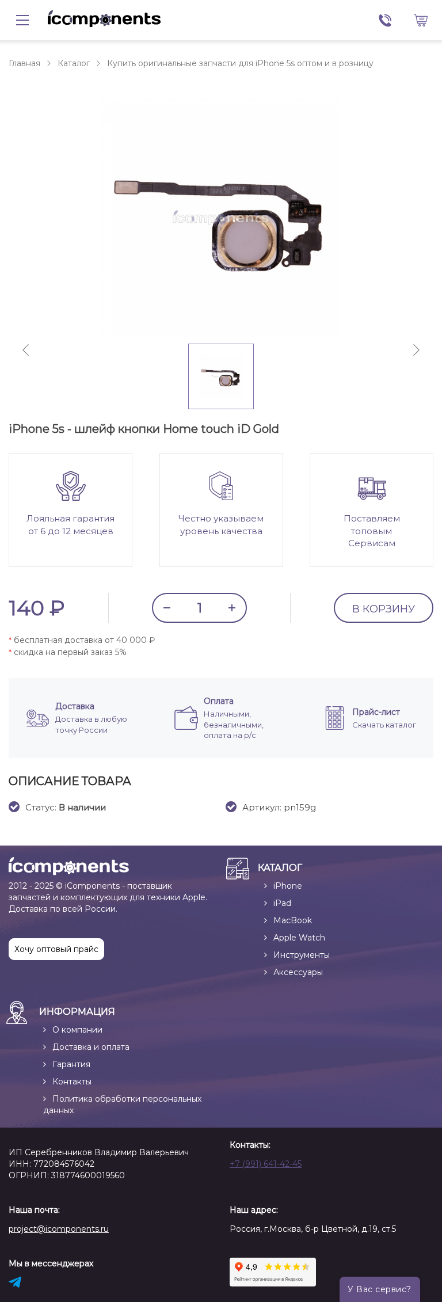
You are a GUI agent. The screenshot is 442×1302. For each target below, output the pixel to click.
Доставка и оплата (90, 1047)
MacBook (292, 920)
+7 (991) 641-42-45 (266, 1164)
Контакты (72, 1081)
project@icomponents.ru (59, 1229)
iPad (282, 903)
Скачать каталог (384, 724)
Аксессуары (298, 972)
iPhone (287, 886)
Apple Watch (299, 937)
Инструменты (301, 955)
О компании (77, 1030)
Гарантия (71, 1064)
